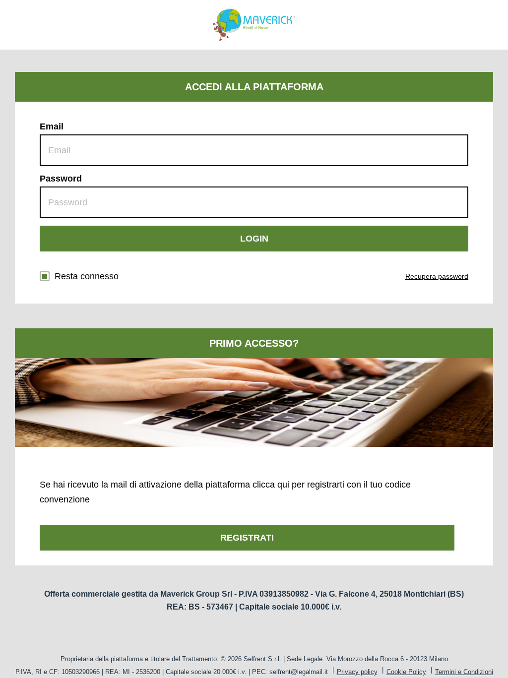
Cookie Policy (406, 672)
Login (254, 239)
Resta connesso (87, 276)
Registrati (247, 538)
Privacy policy (357, 672)
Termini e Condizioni (464, 672)
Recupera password (436, 276)
